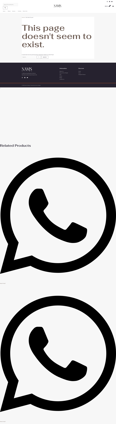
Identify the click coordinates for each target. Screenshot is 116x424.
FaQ (60, 74)
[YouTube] (111, 1)
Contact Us (62, 79)
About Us (61, 71)
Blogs (61, 77)
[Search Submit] (39, 57)
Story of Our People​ (64, 72)
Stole (79, 72)
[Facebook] (109, 1)
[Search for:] (31, 57)
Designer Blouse (81, 74)
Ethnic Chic (25, 11)
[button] (5, 11)
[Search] (5, 7)
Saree (4, 11)
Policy (61, 76)
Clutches (19, 11)
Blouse (9, 11)
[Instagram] (107, 1)
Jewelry (13, 11)
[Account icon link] (113, 6)
